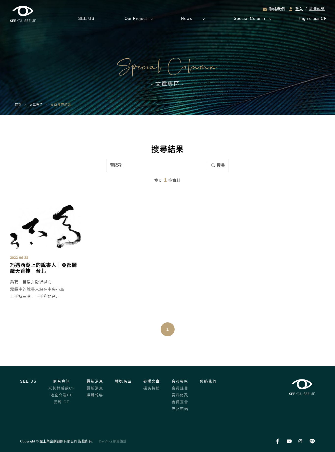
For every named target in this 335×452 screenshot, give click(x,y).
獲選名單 (123, 381)
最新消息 (95, 381)
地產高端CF (61, 395)
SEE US (28, 381)
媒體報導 (95, 395)
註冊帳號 (317, 9)
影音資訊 (61, 381)
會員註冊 (180, 388)
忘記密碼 (180, 409)
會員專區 (180, 381)
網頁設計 (120, 441)
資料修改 (180, 395)
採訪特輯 (151, 388)
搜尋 (221, 165)
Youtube (289, 441)
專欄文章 (151, 381)
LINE (312, 441)
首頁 (18, 104)
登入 (299, 9)
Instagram (300, 441)
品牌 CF (61, 402)
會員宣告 (180, 402)
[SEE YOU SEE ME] (23, 14)
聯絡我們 (277, 9)
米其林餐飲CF (61, 388)
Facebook (277, 441)
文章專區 (36, 104)
